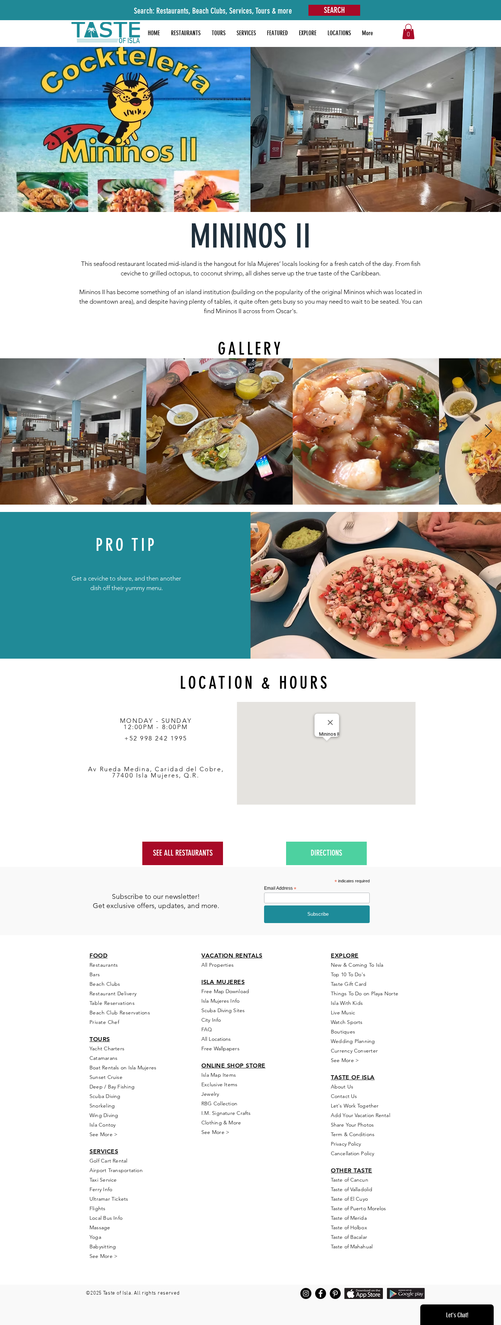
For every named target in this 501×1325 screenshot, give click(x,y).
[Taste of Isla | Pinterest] (335, 1293)
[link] (408, 31)
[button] (277, 33)
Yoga (95, 1237)
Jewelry (210, 1094)
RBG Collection (219, 1103)
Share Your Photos (352, 1124)
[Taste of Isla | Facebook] (320, 1293)
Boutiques (343, 1031)
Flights (97, 1208)
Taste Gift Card (348, 984)
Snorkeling (102, 1105)
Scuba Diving (105, 1096)
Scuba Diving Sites (223, 1010)
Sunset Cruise (105, 1077)
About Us (342, 1086)
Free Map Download (225, 991)
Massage (99, 1227)
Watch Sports (347, 1022)
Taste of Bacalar (349, 1237)
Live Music (343, 1012)
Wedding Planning (353, 1041)
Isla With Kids (347, 1003)
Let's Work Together (355, 1105)
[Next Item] (488, 431)
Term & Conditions (352, 1134)
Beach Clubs (104, 984)
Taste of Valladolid (351, 1189)
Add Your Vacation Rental (360, 1115)
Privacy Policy (346, 1144)
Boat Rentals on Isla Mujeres (122, 1067)
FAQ (206, 1029)
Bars (94, 974)
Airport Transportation (116, 1170)
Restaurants (103, 965)
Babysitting (102, 1246)
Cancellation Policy (352, 1153)
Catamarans (103, 1058)
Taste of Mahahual (352, 1246)
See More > (103, 1134)
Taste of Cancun (349, 1179)
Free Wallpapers (220, 1048)
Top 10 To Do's (349, 974)
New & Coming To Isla (357, 965)
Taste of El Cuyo (349, 1199)
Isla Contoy (102, 1124)
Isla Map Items (218, 1075)
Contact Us (344, 1096)
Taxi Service (103, 1179)
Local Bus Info (105, 1218)
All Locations (216, 1039)
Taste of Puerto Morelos (358, 1208)
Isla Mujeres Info (220, 1001)
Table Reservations (112, 1003)
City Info (211, 1020)
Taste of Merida (349, 1218)
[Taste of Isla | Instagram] (305, 1293)
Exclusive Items (219, 1084)
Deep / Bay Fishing (112, 1086)
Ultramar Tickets (108, 1199)
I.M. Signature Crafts (226, 1113)
